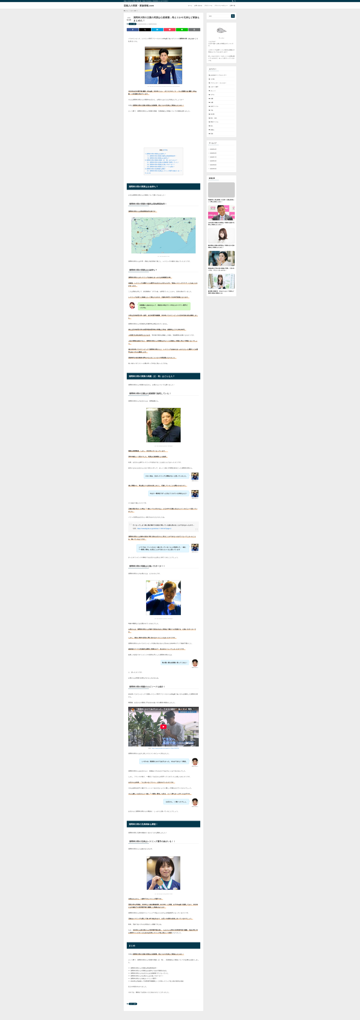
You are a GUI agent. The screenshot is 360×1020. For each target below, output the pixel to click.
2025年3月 (213, 161)
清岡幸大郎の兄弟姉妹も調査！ (155, 169)
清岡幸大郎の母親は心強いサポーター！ (161, 164)
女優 (211, 102)
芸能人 (212, 130)
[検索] (235, 1)
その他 (212, 79)
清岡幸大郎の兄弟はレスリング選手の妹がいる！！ (164, 171)
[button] (133, 29)
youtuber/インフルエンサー (218, 75)
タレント (213, 91)
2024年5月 (213, 169)
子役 (211, 110)
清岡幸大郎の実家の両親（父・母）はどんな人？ (161, 160)
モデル (212, 94)
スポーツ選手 (132, 24)
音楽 (211, 133)
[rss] (232, 1)
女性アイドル (214, 106)
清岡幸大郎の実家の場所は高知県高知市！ (161, 156)
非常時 (165, 150)
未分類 (212, 114)
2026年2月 (213, 153)
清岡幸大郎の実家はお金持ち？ (155, 154)
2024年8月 (213, 165)
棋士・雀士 (213, 118)
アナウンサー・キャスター (218, 83)
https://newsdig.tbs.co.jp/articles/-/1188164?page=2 (154, 528)
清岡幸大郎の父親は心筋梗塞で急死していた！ (163, 162)
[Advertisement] (163, 131)
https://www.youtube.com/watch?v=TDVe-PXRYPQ (165, 748)
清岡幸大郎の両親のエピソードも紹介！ (161, 166)
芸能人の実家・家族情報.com (139, 5)
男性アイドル (214, 122)
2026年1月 (213, 157)
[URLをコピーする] (194, 29)
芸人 (211, 126)
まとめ (148, 173)
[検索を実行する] (233, 16)
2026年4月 (213, 149)
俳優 (211, 98)
